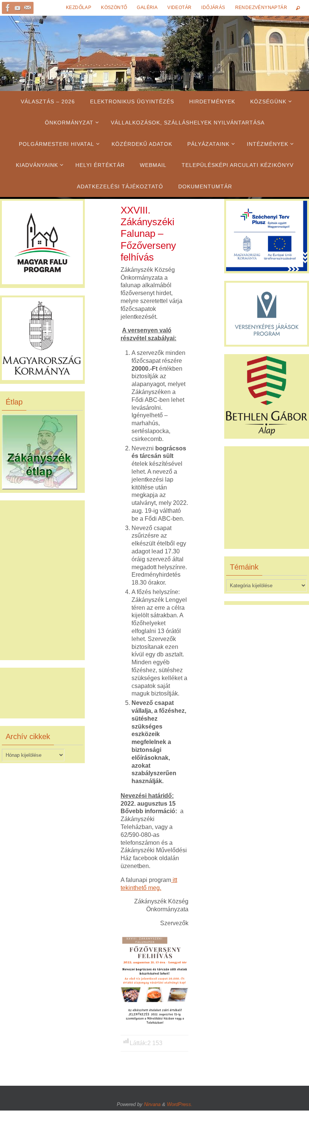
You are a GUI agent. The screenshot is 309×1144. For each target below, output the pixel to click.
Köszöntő (114, 7)
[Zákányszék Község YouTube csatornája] (18, 8)
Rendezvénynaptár (261, 7)
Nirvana (152, 1104)
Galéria (147, 7)
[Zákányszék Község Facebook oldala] (8, 8)
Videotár (179, 7)
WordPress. (180, 1104)
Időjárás (213, 7)
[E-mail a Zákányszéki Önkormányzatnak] (27, 8)
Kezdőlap (78, 7)
